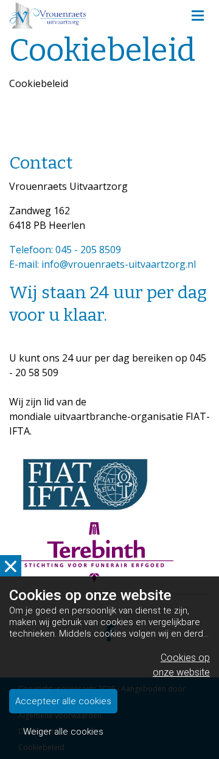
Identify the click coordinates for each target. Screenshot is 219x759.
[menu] (198, 12)
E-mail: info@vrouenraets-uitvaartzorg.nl (102, 264)
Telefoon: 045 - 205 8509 (65, 249)
